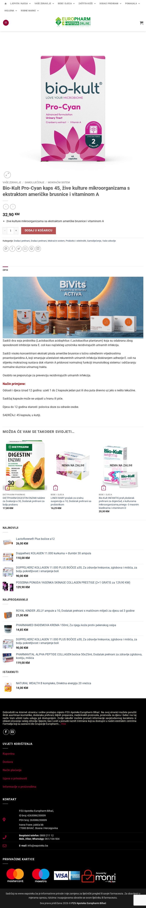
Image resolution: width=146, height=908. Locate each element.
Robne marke (28, 10)
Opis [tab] (5, 270)
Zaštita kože (86, 3)
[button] (6, 23)
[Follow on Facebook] (6, 732)
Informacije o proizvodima (19, 786)
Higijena (9, 10)
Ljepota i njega (19, 3)
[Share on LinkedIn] (38, 249)
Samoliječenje (34, 182)
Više (63, 723)
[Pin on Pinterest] (32, 249)
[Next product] (6, 206)
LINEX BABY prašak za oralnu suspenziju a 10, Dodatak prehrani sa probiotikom (71, 501)
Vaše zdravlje (43, 3)
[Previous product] (12, 206)
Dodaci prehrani (109, 3)
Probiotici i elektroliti (76, 240)
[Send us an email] (12, 732)
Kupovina (9, 753)
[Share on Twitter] (19, 249)
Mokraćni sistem (59, 182)
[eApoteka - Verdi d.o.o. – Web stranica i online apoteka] (73, 22)
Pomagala (131, 3)
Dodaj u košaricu (38, 230)
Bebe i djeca (65, 3)
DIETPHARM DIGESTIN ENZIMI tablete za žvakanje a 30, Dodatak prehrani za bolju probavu (24, 501)
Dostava (8, 762)
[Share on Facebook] (12, 249)
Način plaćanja (12, 770)
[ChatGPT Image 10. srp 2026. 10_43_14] (73, 307)
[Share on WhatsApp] (6, 249)
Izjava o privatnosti (15, 778)
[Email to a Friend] (25, 249)
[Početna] (5, 3)
